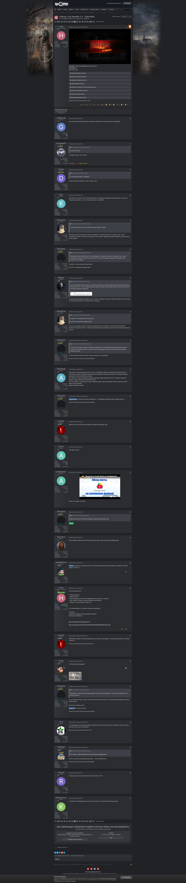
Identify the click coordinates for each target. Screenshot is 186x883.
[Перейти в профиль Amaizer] (61, 455)
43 (82, 21)
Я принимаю (126, 877)
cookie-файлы (64, 878)
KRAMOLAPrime (61, 798)
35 (61, 21)
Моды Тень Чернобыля (83, 18)
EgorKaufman (61, 220)
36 (64, 21)
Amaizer (61, 446)
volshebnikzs (84, 750)
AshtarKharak (61, 369)
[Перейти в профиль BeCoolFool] (61, 546)
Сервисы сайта (94, 9)
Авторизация (117, 16)
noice (61, 722)
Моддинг (104, 9)
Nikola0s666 (84, 223)
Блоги (77, 9)
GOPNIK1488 (61, 118)
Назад (58, 21)
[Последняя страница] (94, 22)
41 (77, 21)
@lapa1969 (71, 708)
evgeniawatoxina (61, 562)
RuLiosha (61, 772)
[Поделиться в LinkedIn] (64, 853)
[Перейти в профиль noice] (61, 730)
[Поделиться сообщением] (127, 27)
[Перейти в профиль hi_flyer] (56, 18)
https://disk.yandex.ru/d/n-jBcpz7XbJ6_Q (79, 622)
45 (87, 21)
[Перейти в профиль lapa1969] (61, 430)
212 (130, 16)
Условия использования (69, 881)
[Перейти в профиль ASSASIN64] (61, 756)
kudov (82, 173)
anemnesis (83, 147)
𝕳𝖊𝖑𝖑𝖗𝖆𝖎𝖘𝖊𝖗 (61, 278)
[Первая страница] (55, 22)
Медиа (71, 9)
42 (79, 21)
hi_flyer (61, 26)
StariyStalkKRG (61, 143)
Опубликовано (75, 27)
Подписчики (124, 16)
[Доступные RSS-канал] (131, 864)
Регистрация (127, 3)
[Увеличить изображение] (100, 46)
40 (74, 21)
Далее (90, 21)
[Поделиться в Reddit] (62, 853)
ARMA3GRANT (61, 472)
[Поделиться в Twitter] (57, 853)
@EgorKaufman (73, 399)
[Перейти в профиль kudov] (61, 203)
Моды (59, 9)
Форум (65, 9)
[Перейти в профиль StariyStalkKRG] (61, 152)
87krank (57, 859)
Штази (61, 661)
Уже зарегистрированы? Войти (114, 3)
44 (84, 21)
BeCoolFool (61, 537)
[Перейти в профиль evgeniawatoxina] (61, 571)
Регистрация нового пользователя (75, 839)
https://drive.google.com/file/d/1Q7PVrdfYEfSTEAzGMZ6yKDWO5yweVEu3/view (90, 625)
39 (72, 21)
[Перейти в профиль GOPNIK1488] (61, 127)
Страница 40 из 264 (100, 21)
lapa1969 (61, 421)
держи (71, 523)
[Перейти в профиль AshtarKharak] (61, 378)
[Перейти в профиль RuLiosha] (61, 781)
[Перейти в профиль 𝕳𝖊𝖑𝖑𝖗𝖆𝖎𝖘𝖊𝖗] (61, 286)
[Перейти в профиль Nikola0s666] (61, 257)
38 (69, 21)
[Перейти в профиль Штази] (61, 669)
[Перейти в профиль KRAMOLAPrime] (61, 806)
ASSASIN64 (61, 747)
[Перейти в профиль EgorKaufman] (61, 229)
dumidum (61, 169)
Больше (111, 9)
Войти (111, 837)
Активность (84, 9)
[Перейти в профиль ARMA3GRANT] (61, 480)
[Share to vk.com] (55, 853)
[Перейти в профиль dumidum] (61, 178)
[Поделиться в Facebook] (60, 853)
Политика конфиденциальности (93, 871)
